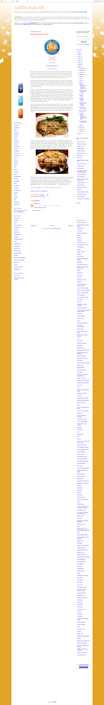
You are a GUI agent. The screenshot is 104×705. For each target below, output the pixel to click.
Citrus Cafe (17, 275)
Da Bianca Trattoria (81, 343)
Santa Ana (16, 262)
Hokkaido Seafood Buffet (83, 400)
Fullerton (16, 236)
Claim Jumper (80, 329)
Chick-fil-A (79, 313)
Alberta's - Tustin (81, 95)
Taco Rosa (79, 582)
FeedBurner (86, 44)
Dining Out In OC (81, 153)
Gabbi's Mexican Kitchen (83, 382)
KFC (78, 436)
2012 (79, 58)
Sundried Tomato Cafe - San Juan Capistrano (83, 86)
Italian (15, 169)
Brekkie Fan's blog (81, 144)
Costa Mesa (17, 227)
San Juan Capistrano (19, 260)
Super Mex (79, 577)
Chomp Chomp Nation (82, 323)
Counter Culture (80, 151)
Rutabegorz (80, 543)
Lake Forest (17, 248)
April (80, 125)
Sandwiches (17, 185)
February (81, 129)
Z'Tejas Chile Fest (81, 652)
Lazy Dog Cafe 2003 (82, 456)
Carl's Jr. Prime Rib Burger (83, 290)
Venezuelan (17, 204)
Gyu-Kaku (79, 395)
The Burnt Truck (81, 609)
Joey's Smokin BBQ (82, 421)
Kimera (79, 439)
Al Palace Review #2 (82, 233)
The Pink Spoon (81, 196)
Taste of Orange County (82, 191)
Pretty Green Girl (81, 182)
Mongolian (16, 181)
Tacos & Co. (80, 584)
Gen (78, 387)
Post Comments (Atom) (55, 228)
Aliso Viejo (16, 218)
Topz (78, 626)
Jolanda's (79, 427)
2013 (79, 56)
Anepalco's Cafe (81, 242)
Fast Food (16, 153)
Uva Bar (79, 631)
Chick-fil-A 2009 (81, 316)
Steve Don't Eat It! (81, 187)
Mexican (16, 178)
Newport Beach (17, 253)
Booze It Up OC (79, 23)
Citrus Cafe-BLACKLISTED (80, 326)
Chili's (78, 320)
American (16, 125)
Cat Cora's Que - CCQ (82, 297)
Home (52, 225)
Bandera (79, 254)
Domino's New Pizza (82, 358)
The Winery (80, 614)
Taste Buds (80, 600)
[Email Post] (47, 194)
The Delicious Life (81, 194)
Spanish (16, 192)
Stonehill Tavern (81, 570)
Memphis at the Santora (82, 483)
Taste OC (79, 189)
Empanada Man (81, 367)
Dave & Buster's (81, 347)
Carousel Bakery (81, 295)
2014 (79, 54)
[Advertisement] (52, 219)
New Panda (80, 495)
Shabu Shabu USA (81, 554)
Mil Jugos (79, 485)
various (44, 196)
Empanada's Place (81, 370)
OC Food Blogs (80, 176)
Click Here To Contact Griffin (79, 12)
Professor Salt (80, 185)
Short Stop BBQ (81, 559)
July (80, 78)
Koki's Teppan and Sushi (83, 449)
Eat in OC (79, 158)
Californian (16, 141)
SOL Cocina (80, 566)
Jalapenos (79, 413)
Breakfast (16, 134)
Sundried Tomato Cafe (82, 575)
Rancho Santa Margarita (20, 257)
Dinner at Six (80, 155)
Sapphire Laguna (81, 547)
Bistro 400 (79, 262)
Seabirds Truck (80, 552)
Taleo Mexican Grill (81, 587)
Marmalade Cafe (81, 476)
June (80, 80)
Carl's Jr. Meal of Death (82, 288)
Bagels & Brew (80, 251)
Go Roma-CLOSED (81, 393)
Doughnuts (16, 151)
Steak (15, 195)
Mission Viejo (17, 250)
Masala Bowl (80, 478)
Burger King (80, 272)
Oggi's (78, 501)
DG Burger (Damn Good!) (83, 350)
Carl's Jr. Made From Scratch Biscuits (82, 285)
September (82, 74)
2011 (79, 60)
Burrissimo (79, 275)
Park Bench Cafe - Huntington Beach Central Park (83, 116)
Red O (78, 526)
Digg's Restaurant (81, 356)
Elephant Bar (80, 365)
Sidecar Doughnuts (81, 561)
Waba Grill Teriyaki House (83, 636)
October (81, 72)
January (81, 131)
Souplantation (80, 568)
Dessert (16, 148)
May (80, 82)
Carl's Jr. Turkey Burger (82, 292)
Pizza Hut (79, 518)
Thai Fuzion (80, 604)
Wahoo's (79, 638)
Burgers (16, 139)
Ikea (78, 405)
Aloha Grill (79, 240)
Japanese (16, 171)
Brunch (16, 137)
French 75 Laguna (81, 378)
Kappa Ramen (80, 434)
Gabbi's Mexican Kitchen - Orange (83, 104)
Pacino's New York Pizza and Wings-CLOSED (83, 507)
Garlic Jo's (79, 385)
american (36, 196)
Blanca (78, 270)
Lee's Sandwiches (81, 463)
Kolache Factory (81, 451)
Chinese (16, 144)
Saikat (35, 203)
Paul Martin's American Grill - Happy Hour (82, 513)
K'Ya (78, 432)
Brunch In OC (27, 24)
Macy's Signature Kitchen (83, 468)
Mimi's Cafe (80, 488)
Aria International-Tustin (82, 244)
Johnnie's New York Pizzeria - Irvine (82, 91)
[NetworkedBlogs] (83, 665)
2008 (79, 66)
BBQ (15, 130)
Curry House (80, 340)
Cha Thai (79, 302)
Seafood (16, 188)
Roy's (78, 532)
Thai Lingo (79, 607)
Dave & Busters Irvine (82, 111)
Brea (15, 222)
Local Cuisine (80, 168)
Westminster (17, 269)
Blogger (55, 701)
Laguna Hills (17, 246)
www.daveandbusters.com (52, 65)
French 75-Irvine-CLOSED (83, 380)
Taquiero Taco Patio (82, 597)
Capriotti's (79, 282)
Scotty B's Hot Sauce (82, 550)
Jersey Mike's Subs (81, 419)
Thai (15, 199)
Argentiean (16, 127)
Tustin (15, 264)
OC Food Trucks (81, 497)
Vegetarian (16, 202)
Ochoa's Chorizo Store (82, 499)
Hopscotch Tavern (81, 402)
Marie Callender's (81, 474)
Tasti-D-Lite (80, 602)
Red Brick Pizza (81, 524)
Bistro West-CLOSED (82, 264)
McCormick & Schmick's (83, 481)
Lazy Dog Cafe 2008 (82, 458)
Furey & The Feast (81, 163)
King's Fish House (81, 445)
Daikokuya (79, 345)
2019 (79, 52)
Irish (15, 167)
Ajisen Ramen (80, 228)
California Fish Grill (81, 279)
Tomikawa (79, 616)
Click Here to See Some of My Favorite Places (20, 211)
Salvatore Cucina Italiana (83, 545)
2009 (79, 64)
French (15, 158)
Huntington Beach (18, 239)
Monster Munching (81, 174)
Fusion (15, 160)
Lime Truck (79, 465)
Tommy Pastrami (81, 622)
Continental (17, 146)
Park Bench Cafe (81, 510)
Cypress (16, 229)
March (81, 127)
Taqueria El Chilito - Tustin (81, 99)
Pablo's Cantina (80, 504)
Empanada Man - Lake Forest (82, 122)
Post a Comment (36, 210)
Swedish (16, 197)
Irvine (15, 241)
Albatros (79, 235)
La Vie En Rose (81, 454)
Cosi (78, 338)
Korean (16, 174)
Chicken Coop (80, 318)
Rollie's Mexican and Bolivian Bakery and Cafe (83, 529)
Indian (15, 165)
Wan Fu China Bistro (82, 643)
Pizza (15, 183)
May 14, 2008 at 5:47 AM (40, 207)
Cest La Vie (80, 299)
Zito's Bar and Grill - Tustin (82, 108)
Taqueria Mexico (81, 595)
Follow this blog (84, 667)
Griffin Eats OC (29, 7)
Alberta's (79, 237)
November (81, 70)
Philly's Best (80, 516)
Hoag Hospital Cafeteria (82, 398)
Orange (16, 255)
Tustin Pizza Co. (81, 629)
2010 (79, 62)
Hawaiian (16, 162)
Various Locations (18, 267)
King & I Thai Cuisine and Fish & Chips (83, 442)
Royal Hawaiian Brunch (82, 534)
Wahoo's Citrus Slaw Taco (83, 640)
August (81, 76)
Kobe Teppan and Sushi (82, 447)
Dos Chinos (80, 360)
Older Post (70, 225)
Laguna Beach (17, 243)
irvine (40, 196)
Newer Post (33, 225)
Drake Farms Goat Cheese (83, 363)
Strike (78, 573)
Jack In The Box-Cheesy (83, 411)
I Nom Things (80, 166)
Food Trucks (17, 155)
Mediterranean (17, 176)
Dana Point (16, 232)
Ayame (79, 249)
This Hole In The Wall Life (83, 198)
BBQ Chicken (80, 256)
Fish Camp (79, 372)
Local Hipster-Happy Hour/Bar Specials (82, 171)
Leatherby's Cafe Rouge (82, 461)
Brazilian (16, 132)
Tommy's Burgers (81, 624)
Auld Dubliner (80, 247)
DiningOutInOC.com (34, 23)
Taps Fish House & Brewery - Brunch (81, 590)
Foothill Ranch (17, 234)
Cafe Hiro (79, 277)
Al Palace (79, 230)
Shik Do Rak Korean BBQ (83, 557)
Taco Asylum (80, 580)
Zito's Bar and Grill (81, 655)
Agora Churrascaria (81, 222)
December (81, 68)
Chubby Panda (80, 148)
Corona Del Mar (18, 225)
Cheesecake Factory (82, 308)
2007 (79, 133)
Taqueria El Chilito (81, 593)
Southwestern (17, 190)
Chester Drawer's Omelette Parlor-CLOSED (83, 311)
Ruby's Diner (80, 540)
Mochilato (79, 490)
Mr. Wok (79, 492)
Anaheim (16, 220)
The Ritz (79, 611)
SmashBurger (80, 564)
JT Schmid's (80, 429)
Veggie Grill (80, 633)
